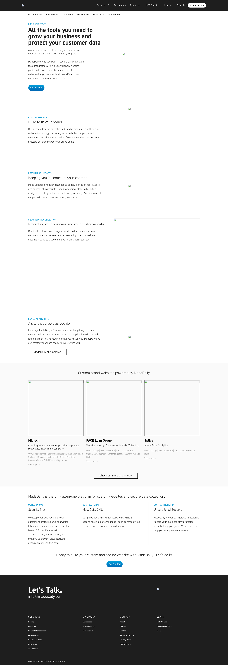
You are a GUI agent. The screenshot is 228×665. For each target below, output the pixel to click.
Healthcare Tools (35, 640)
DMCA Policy (125, 644)
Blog (159, 631)
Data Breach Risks (164, 626)
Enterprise (98, 14)
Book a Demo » (197, 5)
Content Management (37, 631)
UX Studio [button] (152, 5)
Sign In (181, 5)
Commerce (67, 14)
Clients (123, 626)
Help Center (162, 622)
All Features (114, 14)
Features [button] (135, 5)
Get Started (88, 631)
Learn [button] (167, 5)
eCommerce (33, 635)
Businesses (52, 14)
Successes (119, 5)
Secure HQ (103, 5)
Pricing (31, 622)
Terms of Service (127, 635)
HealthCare (83, 14)
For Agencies (35, 14)
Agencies (32, 626)
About (122, 622)
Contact (123, 631)
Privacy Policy (125, 640)
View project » (34, 464)
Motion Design (89, 626)
